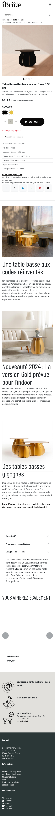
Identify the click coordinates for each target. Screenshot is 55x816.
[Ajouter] (16, 121)
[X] (14, 188)
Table (22, 20)
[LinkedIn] (23, 188)
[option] (27, 635)
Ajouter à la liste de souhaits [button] (14, 137)
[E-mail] (48, 188)
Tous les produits (9, 20)
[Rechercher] (49, 14)
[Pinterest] (39, 188)
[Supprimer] (5, 121)
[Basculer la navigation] (50, 4)
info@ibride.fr (23, 721)
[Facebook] (6, 188)
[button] (4, 78)
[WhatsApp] (31, 188)
